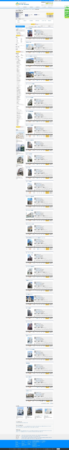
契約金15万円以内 (24, 444)
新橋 (29, 431)
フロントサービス (19, 116)
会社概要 (17, 442)
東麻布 (39, 225)
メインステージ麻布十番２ (30, 140)
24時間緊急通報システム (20, 113)
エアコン (18, 101)
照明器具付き (18, 87)
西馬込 (39, 438)
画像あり (18, 57)
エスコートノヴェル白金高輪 (30, 349)
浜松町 (42, 430)
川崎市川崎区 (39, 435)
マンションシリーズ (24, 442)
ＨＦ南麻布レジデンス (30, 294)
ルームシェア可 (19, 76)
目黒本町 (37, 436)
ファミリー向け (19, 79)
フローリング (18, 81)
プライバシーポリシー (18, 443)
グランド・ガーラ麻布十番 (30, 196)
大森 (23, 438)
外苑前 (20, 427)
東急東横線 (43, 437)
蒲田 (22, 438)
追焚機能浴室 (18, 96)
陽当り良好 (18, 62)
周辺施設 (29, 443)
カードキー (18, 73)
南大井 (22, 436)
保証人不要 (18, 65)
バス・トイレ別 (19, 95)
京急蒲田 (28, 438)
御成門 (26, 427)
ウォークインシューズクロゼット (20, 105)
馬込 (32, 438)
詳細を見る (47, 52)
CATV (18, 108)
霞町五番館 (28, 363)
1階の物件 (18, 121)
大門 (23, 427)
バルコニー (18, 84)
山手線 (36, 73)
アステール (17, 164)
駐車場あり (18, 119)
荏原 (35, 436)
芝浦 (29, 436)
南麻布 (39, 30)
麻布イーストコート (29, 335)
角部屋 (18, 125)
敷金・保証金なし (19, 32)
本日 (21, 54)
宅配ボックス (18, 112)
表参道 (35, 431)
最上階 (18, 123)
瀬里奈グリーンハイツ (30, 280)
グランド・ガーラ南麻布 (30, 125)
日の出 (35, 427)
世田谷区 (25, 422)
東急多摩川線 (47, 437)
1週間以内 (22, 55)
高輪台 (33, 427)
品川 (42, 431)
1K (21, 38)
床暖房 (18, 102)
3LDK (21, 41)
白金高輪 (31, 20)
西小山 (34, 438)
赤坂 (45, 430)
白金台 (25, 20)
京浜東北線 (23, 437)
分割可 (18, 68)
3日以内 (18, 55)
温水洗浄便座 (18, 97)
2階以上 (18, 120)
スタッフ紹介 (29, 442)
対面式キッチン (19, 94)
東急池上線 (26, 437)
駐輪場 (18, 88)
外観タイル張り (19, 91)
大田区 (23, 422)
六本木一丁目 (44, 20)
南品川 (31, 436)
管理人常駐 (18, 70)
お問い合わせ (29, 441)
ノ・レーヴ (17, 176)
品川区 (19, 422)
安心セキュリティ (24, 445)
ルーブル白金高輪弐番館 (30, 111)
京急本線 (37, 101)
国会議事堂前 (22, 431)
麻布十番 (37, 20)
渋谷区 (27, 422)
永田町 (37, 431)
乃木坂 (40, 430)
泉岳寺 (39, 101)
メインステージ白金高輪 (30, 97)
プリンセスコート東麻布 (30, 210)
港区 (37, 30)
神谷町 (39, 144)
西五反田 (25, 436)
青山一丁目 (17, 427)
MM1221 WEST (29, 42)
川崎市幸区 (42, 435)
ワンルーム (18, 38)
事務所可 (18, 66)
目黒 (18, 20)
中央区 (17, 422)
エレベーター (18, 86)
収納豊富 (18, 106)
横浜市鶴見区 (45, 435)
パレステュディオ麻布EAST (30, 266)
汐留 (21, 427)
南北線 (36, 31)
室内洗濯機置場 (19, 80)
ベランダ (18, 83)
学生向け (18, 77)
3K (21, 40)
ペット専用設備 (19, 60)
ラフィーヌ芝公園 (29, 181)
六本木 (39, 381)
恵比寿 (38, 431)
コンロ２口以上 (19, 92)
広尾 (38, 46)
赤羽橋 (40, 88)
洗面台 (18, 98)
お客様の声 (29, 444)
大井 (33, 436)
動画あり (22, 57)
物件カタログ (17, 446)
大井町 (30, 438)
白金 (38, 169)
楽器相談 (18, 61)
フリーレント (18, 72)
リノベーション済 (19, 64)
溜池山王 (49, 20)
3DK (17, 41)
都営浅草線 (37, 312)
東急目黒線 (40, 437)
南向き (18, 124)
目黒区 (21, 422)
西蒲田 (27, 436)
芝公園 (39, 183)
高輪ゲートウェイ (18, 431)
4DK (21, 42)
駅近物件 (23, 443)
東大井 (39, 436)
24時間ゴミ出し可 (19, 117)
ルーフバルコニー (19, 85)
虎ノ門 (47, 430)
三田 (38, 71)
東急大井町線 (35, 437)
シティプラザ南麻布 (29, 28)
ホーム (16, 441)
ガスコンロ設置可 (19, 75)
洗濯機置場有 (18, 90)
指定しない (18, 54)
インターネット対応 (19, 110)
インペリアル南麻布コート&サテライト (32, 56)
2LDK (17, 40)
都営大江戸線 (37, 74)
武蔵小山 (26, 438)
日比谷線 (37, 46)
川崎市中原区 (33, 435)
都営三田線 (37, 87)
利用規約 (17, 444)
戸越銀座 (37, 438)
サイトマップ (17, 445)
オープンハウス (19, 74)
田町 (38, 73)
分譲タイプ (18, 69)
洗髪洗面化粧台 (19, 99)
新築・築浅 (23, 441)
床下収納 (18, 103)
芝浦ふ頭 (37, 427)
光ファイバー (18, 109)
